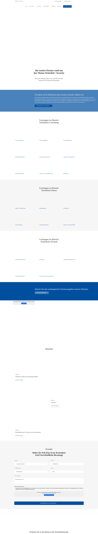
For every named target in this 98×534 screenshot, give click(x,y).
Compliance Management (68, 156)
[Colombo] (67, 353)
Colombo (53, 402)
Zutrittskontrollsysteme (20, 276)
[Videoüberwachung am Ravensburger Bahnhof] (31, 353)
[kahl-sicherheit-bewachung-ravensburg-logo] (16, 4)
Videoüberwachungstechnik (69, 259)
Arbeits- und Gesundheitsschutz (46, 173)
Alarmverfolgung (18, 224)
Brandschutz (42, 259)
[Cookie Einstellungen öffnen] (2, 532)
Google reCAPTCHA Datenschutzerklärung (49, 493)
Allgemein (17, 374)
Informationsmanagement (44, 156)
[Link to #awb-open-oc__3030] (79, 1)
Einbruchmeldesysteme (20, 259)
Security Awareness (19, 140)
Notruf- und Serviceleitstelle (69, 224)
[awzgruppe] (77, 5)
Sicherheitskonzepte (19, 173)
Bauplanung (66, 173)
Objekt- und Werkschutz (20, 208)
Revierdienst (66, 208)
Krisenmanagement (67, 140)
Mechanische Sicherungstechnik (46, 276)
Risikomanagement (43, 140)
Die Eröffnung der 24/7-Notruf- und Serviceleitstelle (28, 432)
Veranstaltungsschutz (43, 224)
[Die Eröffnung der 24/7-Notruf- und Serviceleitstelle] (31, 409)
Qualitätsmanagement (20, 156)
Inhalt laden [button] (24, 303)
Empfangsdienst (42, 208)
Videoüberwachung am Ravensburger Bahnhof (26, 376)
